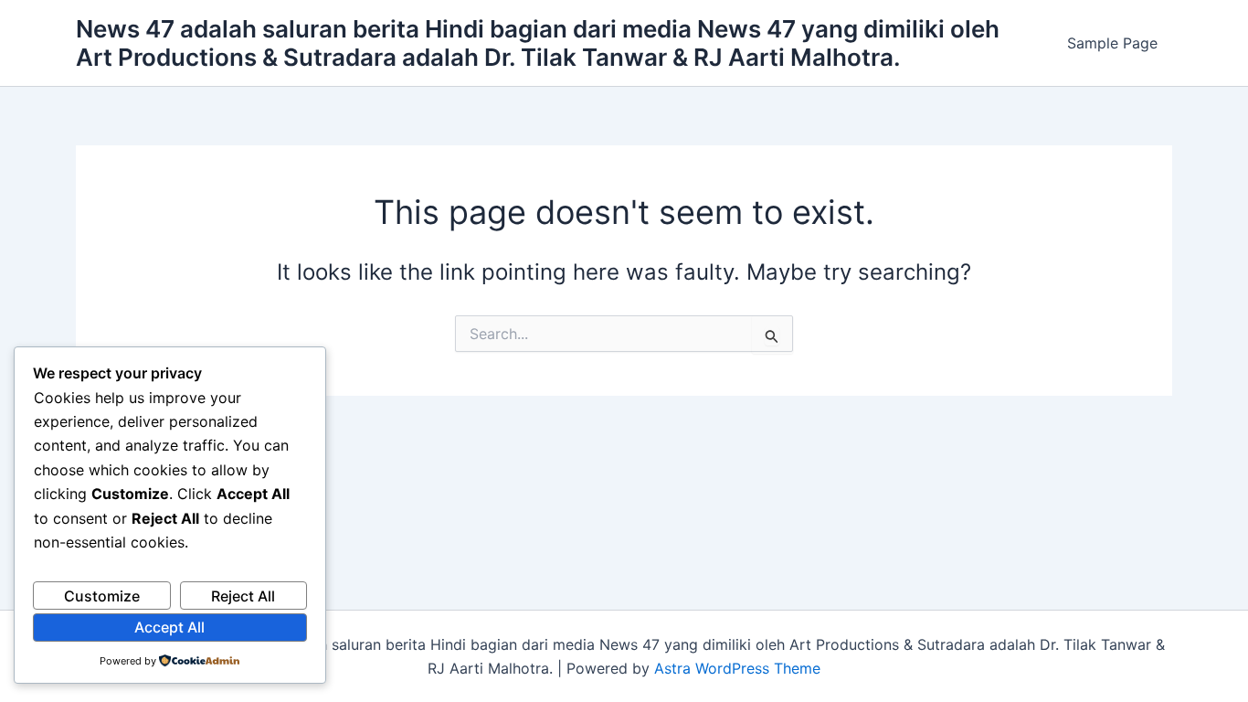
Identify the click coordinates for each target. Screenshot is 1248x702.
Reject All (243, 596)
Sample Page (1112, 43)
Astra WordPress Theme (737, 668)
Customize (102, 596)
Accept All (169, 627)
